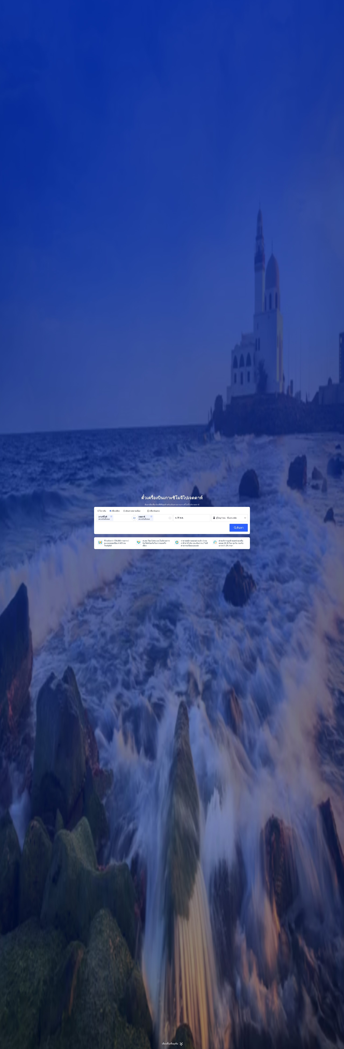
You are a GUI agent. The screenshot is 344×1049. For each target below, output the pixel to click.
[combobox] (114, 518)
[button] (283, 4)
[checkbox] (153, 511)
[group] (115, 518)
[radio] (101, 511)
